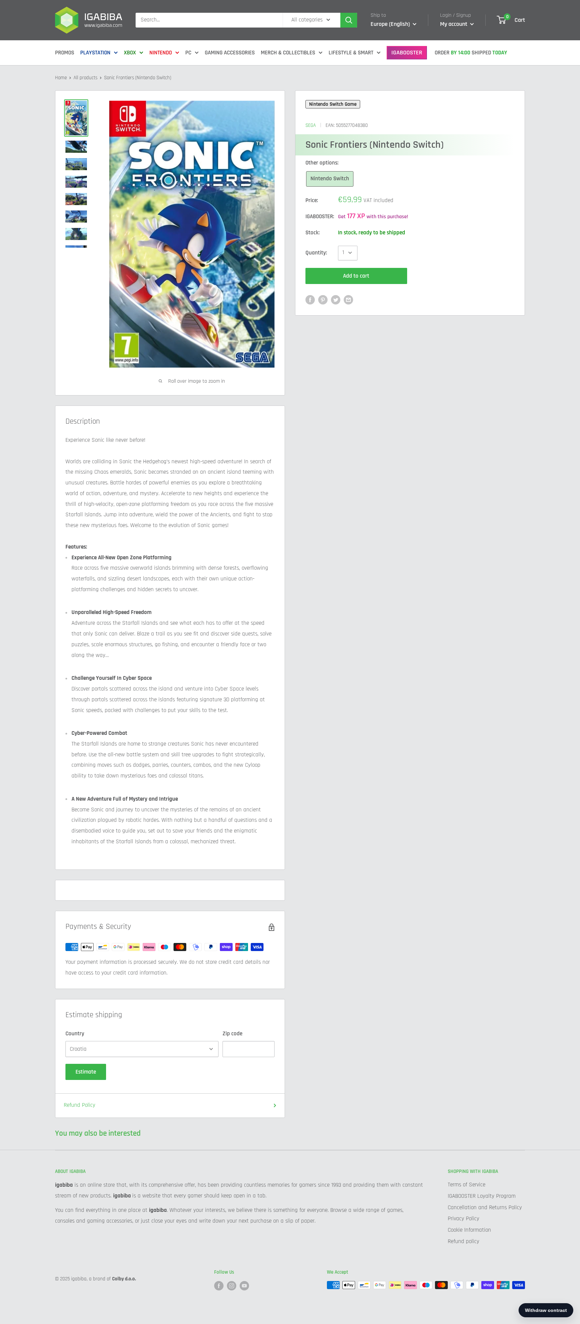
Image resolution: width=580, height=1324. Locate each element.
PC (188, 52)
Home (61, 78)
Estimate (86, 1072)
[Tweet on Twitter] (335, 299)
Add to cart (356, 275)
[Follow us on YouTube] (244, 1285)
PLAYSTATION (95, 52)
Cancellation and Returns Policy (485, 1207)
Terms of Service (466, 1184)
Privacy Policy (463, 1218)
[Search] (348, 20)
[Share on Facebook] (310, 299)
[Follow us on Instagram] (231, 1285)
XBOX (130, 52)
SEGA (310, 125)
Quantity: (316, 252)
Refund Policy (79, 1105)
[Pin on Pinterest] (323, 299)
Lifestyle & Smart (351, 52)
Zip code (232, 1033)
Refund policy (463, 1241)
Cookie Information (469, 1230)
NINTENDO (160, 52)
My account (454, 24)
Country (74, 1033)
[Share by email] (348, 299)
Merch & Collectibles (288, 52)
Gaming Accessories (230, 52)
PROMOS (64, 52)
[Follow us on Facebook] (219, 1285)
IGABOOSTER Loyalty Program (482, 1196)
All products (85, 78)
